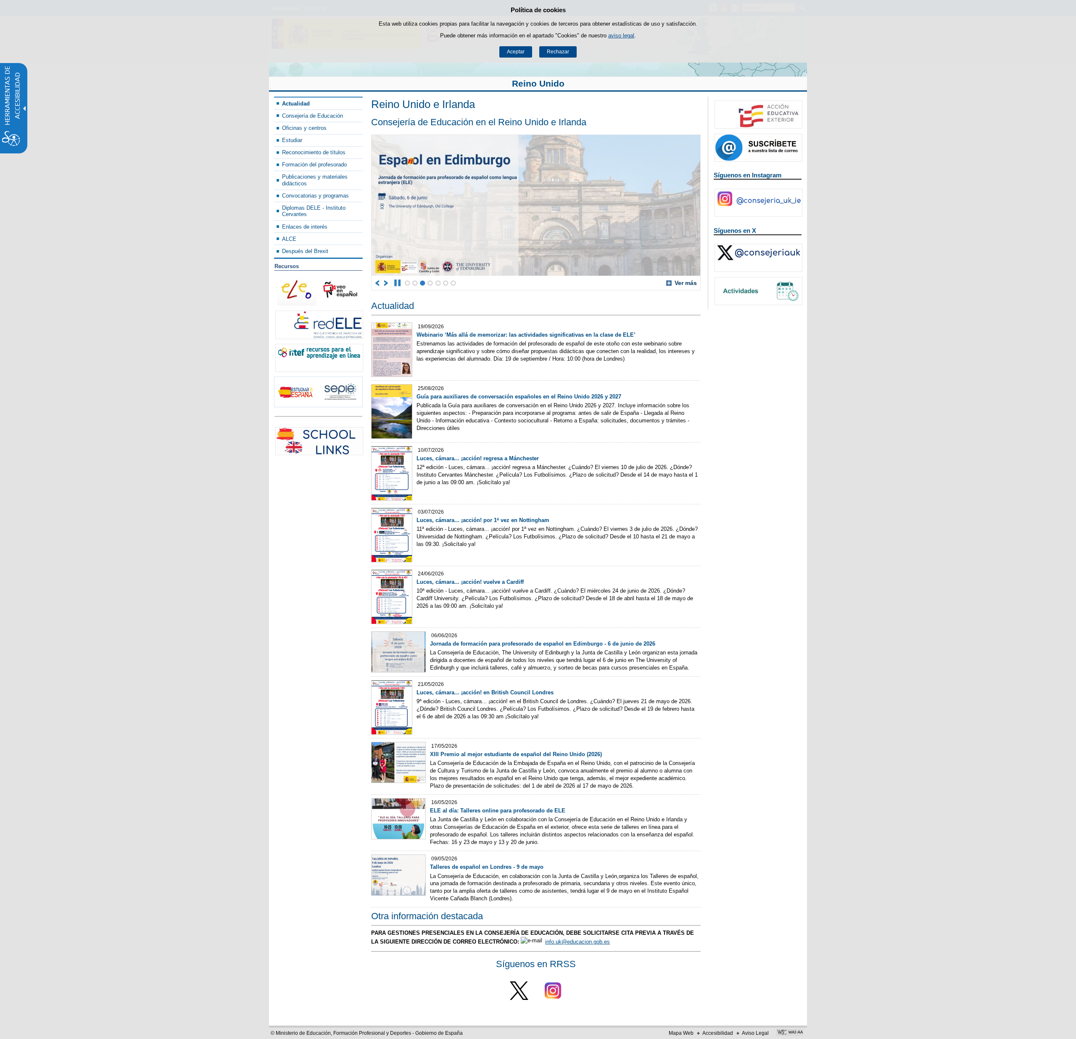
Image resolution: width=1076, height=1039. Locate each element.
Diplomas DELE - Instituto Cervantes (313, 211)
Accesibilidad (717, 1033)
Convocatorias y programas (315, 196)
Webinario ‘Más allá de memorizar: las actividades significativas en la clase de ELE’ (526, 335)
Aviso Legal (755, 1033)
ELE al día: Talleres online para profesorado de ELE (497, 810)
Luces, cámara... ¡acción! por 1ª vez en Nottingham (483, 520)
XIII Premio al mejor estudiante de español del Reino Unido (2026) (516, 754)
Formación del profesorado (314, 164)
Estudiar (292, 140)
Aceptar (516, 52)
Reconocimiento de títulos (313, 152)
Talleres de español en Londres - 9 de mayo (486, 867)
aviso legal (621, 35)
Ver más (681, 283)
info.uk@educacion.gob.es (577, 942)
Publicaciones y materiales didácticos (315, 180)
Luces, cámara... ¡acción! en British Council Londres (485, 692)
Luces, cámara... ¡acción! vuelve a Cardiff (470, 582)
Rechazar (558, 52)
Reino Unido (538, 83)
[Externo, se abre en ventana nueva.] (319, 325)
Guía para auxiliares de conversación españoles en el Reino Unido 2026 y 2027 (519, 396)
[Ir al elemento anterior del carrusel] (377, 283)
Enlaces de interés (304, 227)
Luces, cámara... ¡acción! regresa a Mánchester (478, 458)
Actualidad (296, 103)
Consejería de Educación (312, 116)
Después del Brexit (305, 251)
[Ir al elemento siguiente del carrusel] (386, 283)
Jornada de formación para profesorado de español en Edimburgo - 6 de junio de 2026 (542, 644)
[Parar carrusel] (397, 283)
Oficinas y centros (304, 128)
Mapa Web (681, 1033)
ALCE (289, 239)
